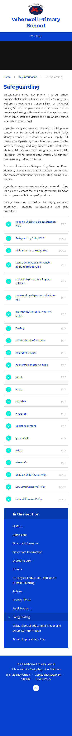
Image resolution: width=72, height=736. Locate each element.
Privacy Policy (43, 679)
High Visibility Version (18, 674)
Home (7, 77)
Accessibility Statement (48, 674)
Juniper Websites (51, 669)
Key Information (28, 77)
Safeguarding (54, 77)
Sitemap (26, 679)
